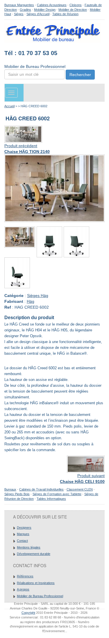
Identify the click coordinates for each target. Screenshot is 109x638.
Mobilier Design (45, 9)
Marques (23, 534)
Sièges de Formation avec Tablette (57, 494)
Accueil (9, 106)
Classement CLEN (80, 489)
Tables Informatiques (51, 498)
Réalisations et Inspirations (36, 583)
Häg (30, 301)
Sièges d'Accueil (37, 14)
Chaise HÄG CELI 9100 (82, 481)
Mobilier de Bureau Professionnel (40, 596)
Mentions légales (28, 547)
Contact (22, 540)
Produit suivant (91, 475)
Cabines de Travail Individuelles (41, 489)
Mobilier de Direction (72, 9)
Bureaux (10, 489)
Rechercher (80, 74)
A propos (23, 589)
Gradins (25, 9)
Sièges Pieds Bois (17, 494)
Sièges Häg (37, 295)
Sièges (19, 14)
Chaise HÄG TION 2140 (27, 151)
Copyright (28, 612)
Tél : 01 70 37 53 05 (30, 53)
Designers (24, 527)
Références (25, 576)
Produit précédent (20, 145)
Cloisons (75, 5)
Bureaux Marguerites (19, 5)
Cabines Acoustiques (52, 5)
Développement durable (33, 554)
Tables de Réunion (65, 14)
